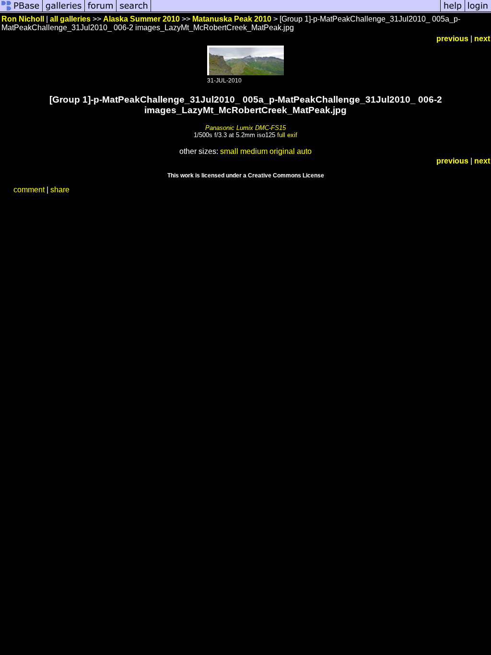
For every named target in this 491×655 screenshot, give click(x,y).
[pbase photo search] (134, 11)
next (482, 39)
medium (254, 151)
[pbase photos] (21, 11)
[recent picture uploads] (64, 11)
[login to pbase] (478, 11)
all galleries (70, 19)
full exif (287, 135)
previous (452, 39)
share (60, 190)
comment (29, 190)
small (229, 151)
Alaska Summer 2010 (141, 19)
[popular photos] (295, 11)
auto (304, 151)
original (282, 151)
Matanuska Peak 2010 (231, 19)
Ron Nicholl (22, 19)
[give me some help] (452, 11)
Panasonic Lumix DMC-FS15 (245, 127)
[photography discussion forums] (101, 11)
